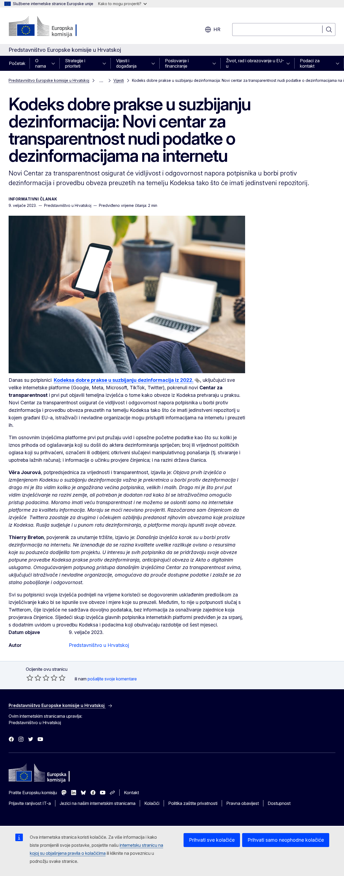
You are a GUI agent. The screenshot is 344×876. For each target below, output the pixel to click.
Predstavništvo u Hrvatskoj (99, 645)
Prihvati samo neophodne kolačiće (286, 840)
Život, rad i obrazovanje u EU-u (255, 63)
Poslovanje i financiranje (177, 63)
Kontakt (131, 792)
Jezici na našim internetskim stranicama (97, 803)
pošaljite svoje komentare (112, 678)
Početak (17, 63)
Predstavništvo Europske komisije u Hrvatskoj (49, 80)
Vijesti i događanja (126, 63)
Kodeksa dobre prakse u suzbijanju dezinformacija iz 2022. (124, 380)
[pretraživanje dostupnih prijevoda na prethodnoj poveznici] (197, 380)
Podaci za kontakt (310, 63)
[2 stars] (34, 677)
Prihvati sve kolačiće (212, 840)
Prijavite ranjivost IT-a (30, 803)
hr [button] (216, 29)
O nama (40, 63)
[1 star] (30, 677)
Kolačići (151, 803)
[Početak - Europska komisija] (52, 27)
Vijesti (118, 80)
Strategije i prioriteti (75, 63)
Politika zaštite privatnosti (192, 803)
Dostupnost (279, 803)
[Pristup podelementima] (54, 63)
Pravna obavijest (242, 803)
